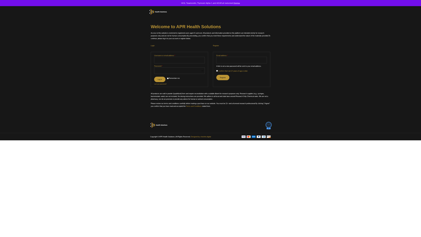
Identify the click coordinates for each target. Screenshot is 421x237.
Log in (160, 79)
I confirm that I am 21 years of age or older (233, 71)
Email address (225, 55)
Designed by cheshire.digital (201, 137)
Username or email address (168, 55)
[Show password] (202, 70)
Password (161, 66)
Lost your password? (160, 84)
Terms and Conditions (194, 106)
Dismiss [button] (237, 3)
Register (223, 77)
